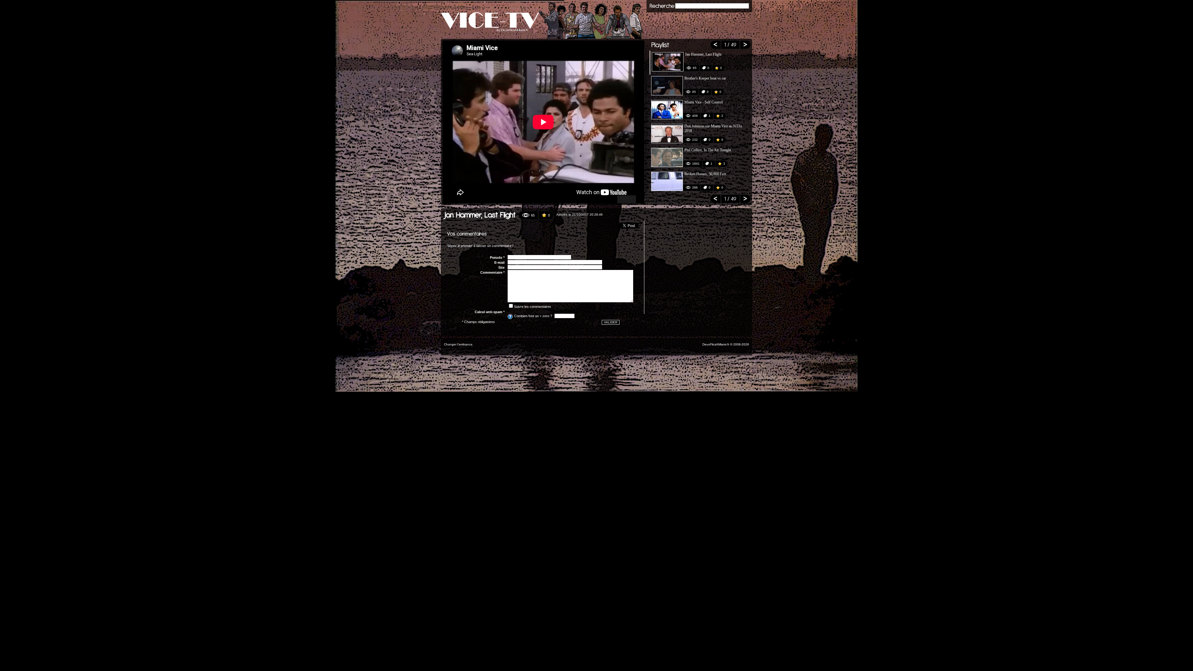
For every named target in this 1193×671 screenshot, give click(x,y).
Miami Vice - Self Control (703, 102)
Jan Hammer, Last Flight (703, 54)
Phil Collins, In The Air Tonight (707, 150)
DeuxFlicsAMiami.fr (514, 30)
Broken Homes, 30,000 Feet (705, 174)
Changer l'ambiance (458, 344)
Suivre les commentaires (532, 306)
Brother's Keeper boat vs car (705, 78)
